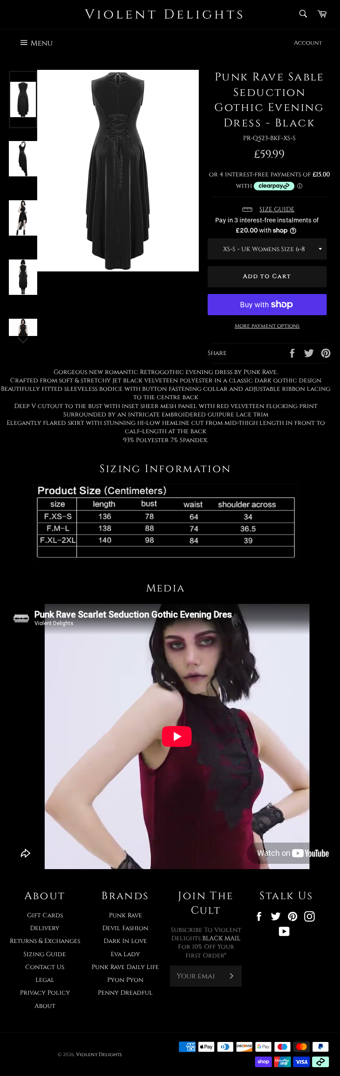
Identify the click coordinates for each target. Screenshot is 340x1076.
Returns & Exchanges (45, 941)
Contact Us (44, 967)
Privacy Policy (45, 992)
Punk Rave (125, 915)
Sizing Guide (44, 954)
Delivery (44, 928)
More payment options (267, 325)
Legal (44, 980)
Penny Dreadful (125, 992)
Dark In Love (125, 941)
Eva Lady (125, 954)
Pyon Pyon (125, 980)
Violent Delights (99, 1054)
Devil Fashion (125, 928)
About (45, 1006)
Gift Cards (45, 915)
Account (308, 43)
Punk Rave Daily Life (125, 967)
